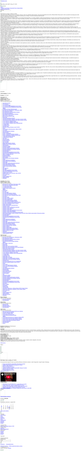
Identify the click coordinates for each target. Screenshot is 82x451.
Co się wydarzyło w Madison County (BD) (10, 122)
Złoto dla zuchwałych (6, 294)
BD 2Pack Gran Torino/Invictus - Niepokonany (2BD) (12, 110)
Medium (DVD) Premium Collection (9, 144)
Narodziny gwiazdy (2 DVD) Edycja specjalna (11, 207)
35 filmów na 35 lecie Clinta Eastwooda (10, 109)
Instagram (2, 433)
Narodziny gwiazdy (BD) (7, 209)
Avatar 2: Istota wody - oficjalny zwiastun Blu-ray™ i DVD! (13, 385)
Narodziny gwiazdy (6, 206)
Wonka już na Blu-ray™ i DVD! (8, 366)
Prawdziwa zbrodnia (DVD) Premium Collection (11, 149)
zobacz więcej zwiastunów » (5, 388)
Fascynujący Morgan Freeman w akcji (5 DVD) (11, 127)
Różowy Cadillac (6, 284)
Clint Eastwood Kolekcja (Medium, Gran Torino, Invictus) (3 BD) (14, 119)
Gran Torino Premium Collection (8, 131)
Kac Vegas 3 (5, 196)
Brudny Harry (5, 245)
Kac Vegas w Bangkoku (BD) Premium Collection (12, 202)
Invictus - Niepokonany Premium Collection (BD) (11, 135)
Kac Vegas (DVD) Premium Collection (10, 194)
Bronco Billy (5, 117)
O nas (5, 8)
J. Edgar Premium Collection (8, 137)
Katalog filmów (20, 8)
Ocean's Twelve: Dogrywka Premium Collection (11, 320)
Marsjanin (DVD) (6, 305)
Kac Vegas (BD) (6, 192)
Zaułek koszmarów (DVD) (7, 233)
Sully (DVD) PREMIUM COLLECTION (10, 171)
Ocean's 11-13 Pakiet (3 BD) (8, 313)
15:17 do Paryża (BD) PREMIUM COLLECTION (12, 106)
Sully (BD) (5, 169)
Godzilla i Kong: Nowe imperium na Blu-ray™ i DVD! (12, 364)
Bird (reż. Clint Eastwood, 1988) (8, 116)
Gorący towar (5, 264)
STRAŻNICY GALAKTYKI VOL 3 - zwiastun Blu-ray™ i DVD (14, 384)
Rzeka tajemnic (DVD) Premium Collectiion (10, 158)
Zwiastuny (2, 421)
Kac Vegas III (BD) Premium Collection (10, 200)
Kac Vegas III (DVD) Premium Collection (10, 201)
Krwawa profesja (6, 141)
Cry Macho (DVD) (6, 125)
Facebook (2, 431)
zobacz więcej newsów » (4, 371)
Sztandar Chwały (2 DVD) (7, 172)
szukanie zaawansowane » (5, 9)
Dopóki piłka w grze (6, 256)
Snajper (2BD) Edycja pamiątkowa (9, 160)
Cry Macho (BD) (6, 124)
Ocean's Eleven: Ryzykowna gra (8, 314)
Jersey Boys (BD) (6, 139)
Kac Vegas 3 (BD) (6, 197)
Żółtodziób (5, 178)
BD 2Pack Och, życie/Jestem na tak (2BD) (10, 185)
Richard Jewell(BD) (6, 155)
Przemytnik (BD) (6, 151)
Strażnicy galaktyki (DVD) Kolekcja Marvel (10, 229)
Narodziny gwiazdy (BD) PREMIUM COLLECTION (12, 210)
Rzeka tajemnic (5, 157)
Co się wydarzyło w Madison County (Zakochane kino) (12, 123)
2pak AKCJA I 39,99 (6, 103)
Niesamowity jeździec (6, 146)
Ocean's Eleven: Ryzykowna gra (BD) (9, 315)
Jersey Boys (5, 138)
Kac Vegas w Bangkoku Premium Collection (11, 203)
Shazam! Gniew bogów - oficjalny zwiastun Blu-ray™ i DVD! (14, 387)
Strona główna (3, 415)
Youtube (1, 432)
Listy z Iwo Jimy (6, 142)
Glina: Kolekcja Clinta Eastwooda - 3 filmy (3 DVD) (12, 129)
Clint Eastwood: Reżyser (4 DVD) (9, 118)
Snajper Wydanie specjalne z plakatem (9, 166)
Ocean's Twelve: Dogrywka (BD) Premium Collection (12, 319)
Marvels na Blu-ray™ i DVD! (8, 368)
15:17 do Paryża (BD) (6, 105)
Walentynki (5, 231)
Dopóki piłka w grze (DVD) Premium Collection (11, 259)
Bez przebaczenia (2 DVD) (7, 111)
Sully (4, 167)
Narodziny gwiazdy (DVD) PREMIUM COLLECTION (13, 212)
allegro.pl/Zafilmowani (4, 429)
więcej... (4, 108)
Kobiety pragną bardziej (7, 204)
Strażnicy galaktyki (6, 226)
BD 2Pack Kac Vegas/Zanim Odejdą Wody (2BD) (12, 184)
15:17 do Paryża (5, 104)
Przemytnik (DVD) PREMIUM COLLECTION (11, 153)
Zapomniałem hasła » (10, 444)
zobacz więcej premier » (4, 410)
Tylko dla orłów (5, 287)
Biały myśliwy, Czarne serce (8, 115)
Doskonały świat (6, 126)
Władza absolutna (6, 177)
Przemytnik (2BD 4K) (7, 150)
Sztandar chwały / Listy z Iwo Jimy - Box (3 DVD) (12, 173)
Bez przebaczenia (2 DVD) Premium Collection (11, 112)
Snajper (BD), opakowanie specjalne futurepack (11, 163)
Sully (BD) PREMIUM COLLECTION (10, 170)
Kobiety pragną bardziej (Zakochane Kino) (10, 205)
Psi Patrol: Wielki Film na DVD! (8, 369)
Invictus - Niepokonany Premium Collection (10, 134)
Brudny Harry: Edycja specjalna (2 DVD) (10, 246)
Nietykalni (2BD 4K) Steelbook (8, 312)
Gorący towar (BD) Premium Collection (10, 265)
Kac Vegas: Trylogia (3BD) (7, 199)
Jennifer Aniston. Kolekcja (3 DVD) (9, 188)
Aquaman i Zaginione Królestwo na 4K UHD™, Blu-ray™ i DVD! (15, 367)
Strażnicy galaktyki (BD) (7, 227)
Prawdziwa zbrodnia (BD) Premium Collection (11, 148)
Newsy (15, 8)
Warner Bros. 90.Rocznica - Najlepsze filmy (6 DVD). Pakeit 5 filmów (15, 288)
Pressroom (2, 422)
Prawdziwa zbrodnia (6, 147)
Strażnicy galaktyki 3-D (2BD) (8, 230)
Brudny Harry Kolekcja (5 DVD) (9, 248)
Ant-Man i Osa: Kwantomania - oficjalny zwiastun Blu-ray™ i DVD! (15, 386)
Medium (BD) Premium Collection (9, 143)
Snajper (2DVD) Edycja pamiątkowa (9, 161)
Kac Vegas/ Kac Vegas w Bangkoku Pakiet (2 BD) (12, 195)
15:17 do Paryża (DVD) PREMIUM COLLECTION (12, 107)
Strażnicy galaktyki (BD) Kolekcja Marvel (10, 228)
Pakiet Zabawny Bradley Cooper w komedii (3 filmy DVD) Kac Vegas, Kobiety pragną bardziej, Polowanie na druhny (24, 213)
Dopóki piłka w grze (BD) (7, 257)
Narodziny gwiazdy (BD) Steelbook (9, 211)
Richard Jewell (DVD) (7, 156)
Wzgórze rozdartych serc (7, 176)
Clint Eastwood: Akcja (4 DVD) (8, 249)
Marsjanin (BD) (5, 304)
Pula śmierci (5, 283)
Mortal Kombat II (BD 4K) (5, 396)
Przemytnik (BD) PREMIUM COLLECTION (11, 152)
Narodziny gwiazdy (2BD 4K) (8, 208)
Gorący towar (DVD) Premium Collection (10, 266)
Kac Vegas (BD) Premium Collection (9, 193)
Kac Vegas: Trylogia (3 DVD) (8, 198)
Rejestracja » (2, 444)
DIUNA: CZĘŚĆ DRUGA (7, 365)
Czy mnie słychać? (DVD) (7, 187)
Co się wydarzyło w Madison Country (9, 121)
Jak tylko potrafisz (6, 270)
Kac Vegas (4, 191)
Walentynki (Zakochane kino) (8, 232)
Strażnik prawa (5, 286)
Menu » (1, 7)
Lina (3, 274)
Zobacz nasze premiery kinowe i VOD (7, 426)
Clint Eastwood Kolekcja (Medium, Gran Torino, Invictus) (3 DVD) (15, 120)
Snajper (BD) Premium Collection (9, 164)
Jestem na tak (5, 190)
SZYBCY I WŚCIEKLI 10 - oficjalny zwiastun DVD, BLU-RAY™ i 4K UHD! (17, 388)
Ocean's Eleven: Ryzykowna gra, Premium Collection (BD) (13, 317)
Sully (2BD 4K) (5, 168)
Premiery (8, 8)
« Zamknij (2, 8)
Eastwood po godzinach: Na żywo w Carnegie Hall (12, 261)
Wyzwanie (4, 175)
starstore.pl (2, 428)
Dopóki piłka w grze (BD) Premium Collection (11, 258)
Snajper (4, 159)
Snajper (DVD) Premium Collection (9, 165)
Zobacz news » (3, 342)
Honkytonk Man (6, 132)
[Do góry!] (3, 0)
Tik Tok (1, 434)
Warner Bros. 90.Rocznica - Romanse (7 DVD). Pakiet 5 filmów (14, 289)
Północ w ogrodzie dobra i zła (8, 154)
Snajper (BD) (5, 162)
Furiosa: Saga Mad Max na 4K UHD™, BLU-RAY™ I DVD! (14, 363)
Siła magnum (5, 285)
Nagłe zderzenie (5, 145)
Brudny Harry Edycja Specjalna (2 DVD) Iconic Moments (13, 247)
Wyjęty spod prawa (6, 174)
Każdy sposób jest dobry (7, 271)
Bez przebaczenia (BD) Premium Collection (10, 114)
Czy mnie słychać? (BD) (7, 186)
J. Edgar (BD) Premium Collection (9, 136)
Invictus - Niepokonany (7, 133)
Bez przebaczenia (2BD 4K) (8, 113)
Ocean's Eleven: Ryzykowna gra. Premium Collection (12, 318)
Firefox (4, 128)
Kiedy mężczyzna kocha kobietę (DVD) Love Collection (13, 311)
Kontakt (1, 423)
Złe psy (4, 323)
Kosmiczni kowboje (6, 140)
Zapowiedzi (12, 8)
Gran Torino (5, 130)
